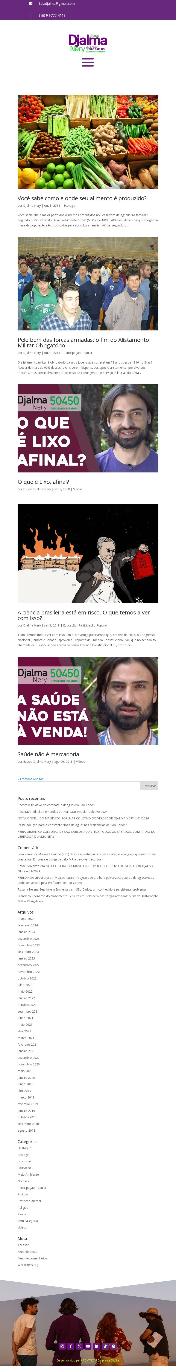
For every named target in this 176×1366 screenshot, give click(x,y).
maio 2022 (25, 991)
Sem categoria (28, 1221)
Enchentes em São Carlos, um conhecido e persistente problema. (101, 889)
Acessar (23, 1245)
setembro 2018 (28, 1124)
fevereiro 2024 (28, 925)
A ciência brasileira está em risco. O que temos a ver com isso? (84, 615)
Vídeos (77, 489)
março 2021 (26, 1038)
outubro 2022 (27, 978)
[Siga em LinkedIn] (96, 1346)
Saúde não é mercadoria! (49, 754)
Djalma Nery (32, 205)
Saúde (22, 1214)
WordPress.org (28, 1265)
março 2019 (26, 1097)
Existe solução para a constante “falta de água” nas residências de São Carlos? (72, 825)
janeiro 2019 (26, 1111)
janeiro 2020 (26, 1078)
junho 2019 (25, 1084)
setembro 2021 (28, 1011)
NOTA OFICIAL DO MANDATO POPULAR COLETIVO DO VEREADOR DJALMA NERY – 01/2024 (83, 818)
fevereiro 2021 (28, 1044)
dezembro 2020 (28, 1058)
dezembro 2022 (28, 965)
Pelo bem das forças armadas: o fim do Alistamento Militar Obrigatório (83, 342)
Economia (25, 1161)
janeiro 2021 (26, 1051)
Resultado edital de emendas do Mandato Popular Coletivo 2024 (63, 812)
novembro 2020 (29, 1064)
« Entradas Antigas (30, 779)
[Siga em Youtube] (88, 1346)
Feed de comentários (32, 1258)
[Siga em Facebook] (70, 1346)
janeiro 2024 (26, 932)
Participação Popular (78, 353)
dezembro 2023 (28, 939)
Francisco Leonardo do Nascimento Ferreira (48, 896)
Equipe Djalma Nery (37, 489)
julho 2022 (25, 985)
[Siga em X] (79, 1346)
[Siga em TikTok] (105, 1346)
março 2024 (26, 919)
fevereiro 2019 (28, 1104)
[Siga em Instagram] (62, 1346)
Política (23, 1194)
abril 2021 (24, 1031)
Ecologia (69, 205)
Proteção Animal (29, 1201)
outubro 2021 (27, 1005)
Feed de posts (27, 1252)
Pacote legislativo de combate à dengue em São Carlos (56, 805)
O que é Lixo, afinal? (43, 482)
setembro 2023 (28, 952)
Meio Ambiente (28, 1174)
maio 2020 (25, 1071)
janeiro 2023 (26, 958)
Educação (70, 625)
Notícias (23, 1181)
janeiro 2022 (26, 998)
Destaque (24, 1148)
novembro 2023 (29, 945)
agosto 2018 (26, 1130)
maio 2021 (25, 1024)
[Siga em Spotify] (113, 1346)
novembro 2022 (29, 972)
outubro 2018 (27, 1117)
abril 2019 (24, 1091)
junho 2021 (25, 1018)
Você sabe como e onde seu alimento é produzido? (82, 198)
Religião (23, 1208)
